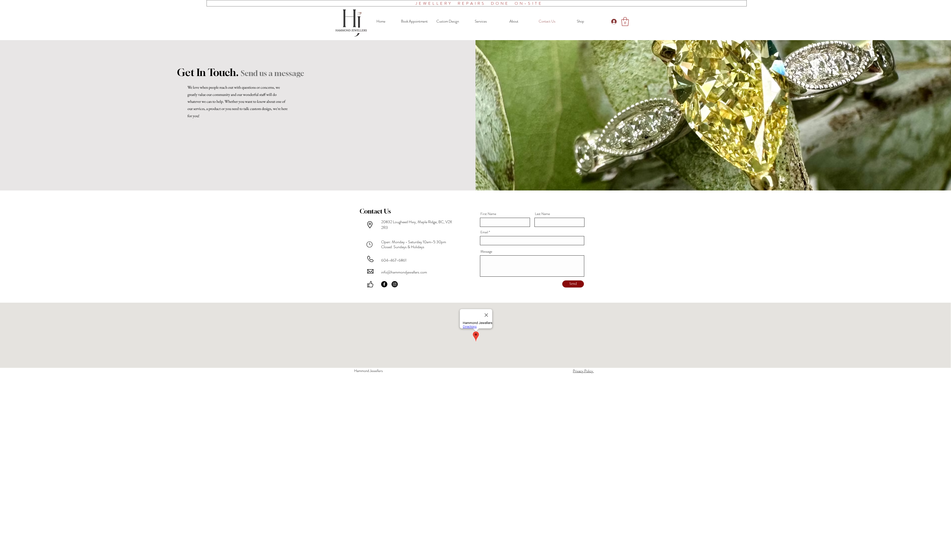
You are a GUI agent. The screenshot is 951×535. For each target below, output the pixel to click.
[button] (625, 21)
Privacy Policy (583, 371)
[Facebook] (384, 284)
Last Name (542, 213)
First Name (488, 213)
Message (486, 251)
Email (484, 232)
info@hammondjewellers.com (404, 272)
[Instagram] (395, 284)
